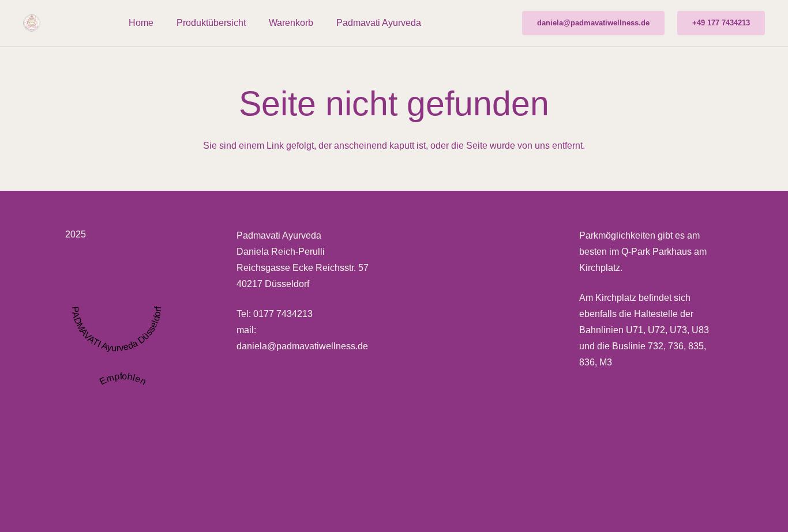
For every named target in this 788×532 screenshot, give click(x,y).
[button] (254, 22)
